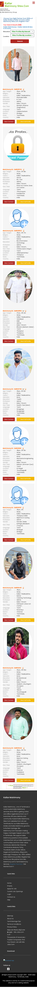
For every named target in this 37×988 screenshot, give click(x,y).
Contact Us (11, 897)
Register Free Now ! (16, 864)
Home (9, 883)
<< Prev (10, 786)
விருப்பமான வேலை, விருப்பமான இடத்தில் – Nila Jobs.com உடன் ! (16, 932)
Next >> (25, 788)
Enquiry (9, 886)
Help (8, 900)
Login (9, 894)
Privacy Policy (12, 927)
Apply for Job (11, 889)
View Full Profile (25, 122)
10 (20, 788)
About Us (10, 919)
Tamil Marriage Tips (14, 921)
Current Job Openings (15, 891)
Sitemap (10, 916)
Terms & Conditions (14, 924)
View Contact (9, 122)
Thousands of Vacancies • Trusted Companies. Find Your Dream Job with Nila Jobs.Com (16, 940)
